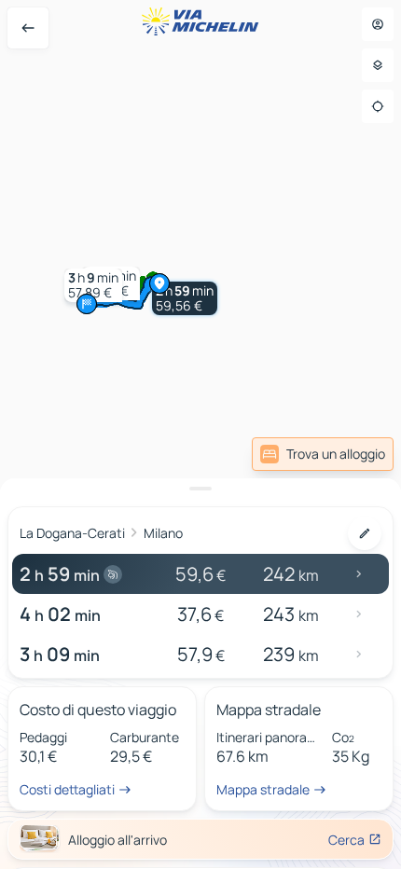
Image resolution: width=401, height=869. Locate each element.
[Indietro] (27, 27)
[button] (184, 298)
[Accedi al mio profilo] (378, 24)
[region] (200, 434)
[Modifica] (364, 533)
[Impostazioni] (378, 65)
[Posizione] (378, 106)
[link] (348, 454)
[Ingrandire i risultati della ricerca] (200, 488)
